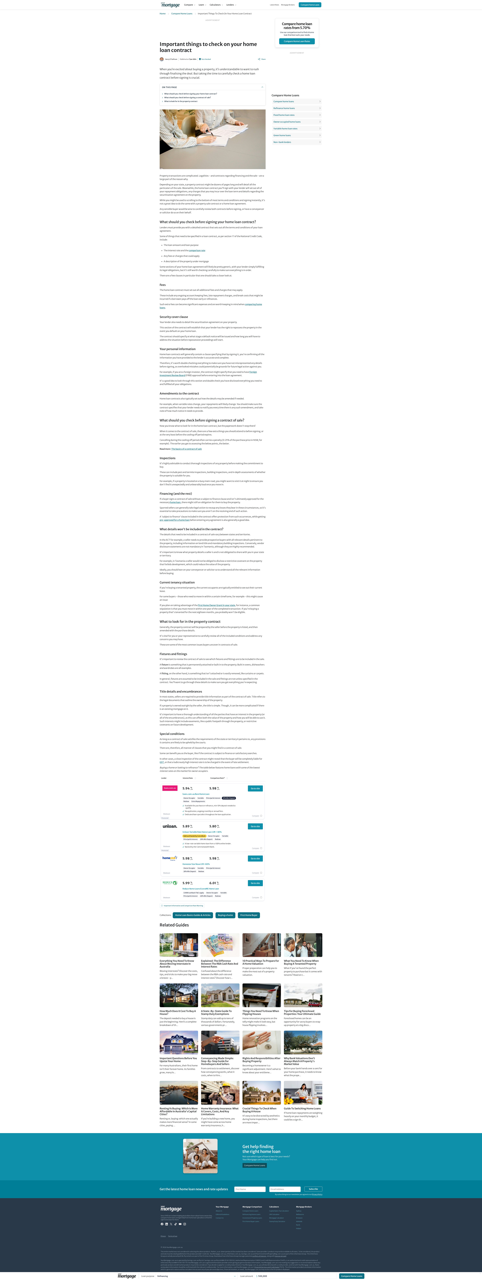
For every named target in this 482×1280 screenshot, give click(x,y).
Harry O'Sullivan (171, 59)
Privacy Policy (317, 1194)
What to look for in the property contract (180, 101)
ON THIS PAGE (169, 87)
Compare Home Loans (310, 5)
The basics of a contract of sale (186, 449)
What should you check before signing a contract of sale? (187, 97)
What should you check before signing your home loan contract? (190, 94)
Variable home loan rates (285, 128)
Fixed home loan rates (284, 115)
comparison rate (197, 250)
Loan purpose (147, 1276)
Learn (201, 5)
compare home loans (181, 13)
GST (162, 762)
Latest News (274, 5)
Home (163, 13)
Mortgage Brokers (288, 5)
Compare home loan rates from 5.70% (297, 26)
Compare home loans (284, 101)
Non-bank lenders (282, 142)
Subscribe (313, 1189)
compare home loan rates (297, 41)
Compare (188, 5)
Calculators (215, 5)
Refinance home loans (284, 108)
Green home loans (282, 135)
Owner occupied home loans (287, 122)
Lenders (230, 5)
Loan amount (246, 1276)
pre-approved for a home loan (175, 520)
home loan (175, 502)
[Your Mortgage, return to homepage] (170, 5)
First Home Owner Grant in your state (216, 605)
